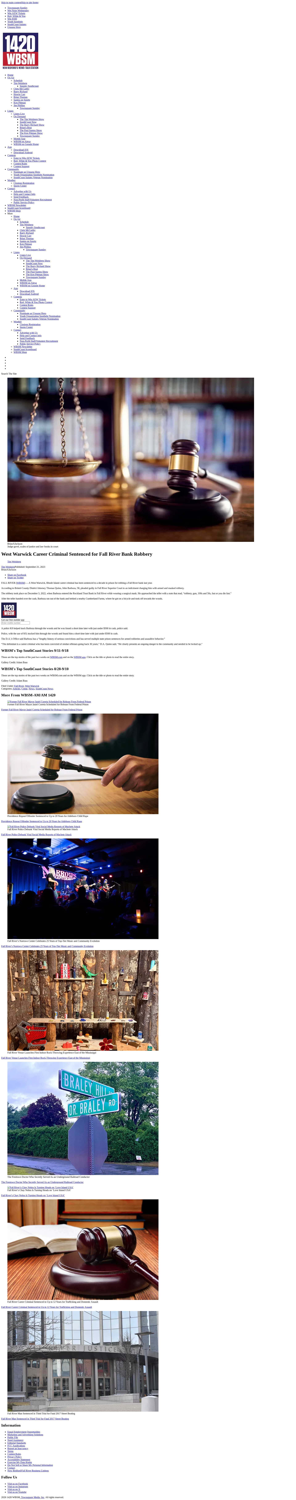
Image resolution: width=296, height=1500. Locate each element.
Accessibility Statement (18, 1459)
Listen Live (19, 113)
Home (10, 75)
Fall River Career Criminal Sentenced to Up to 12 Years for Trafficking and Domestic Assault (46, 1307)
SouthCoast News (44, 688)
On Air (10, 77)
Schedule (18, 80)
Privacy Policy (14, 1456)
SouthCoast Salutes (16, 24)
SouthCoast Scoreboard (18, 208)
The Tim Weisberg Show (32, 119)
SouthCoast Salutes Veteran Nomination (33, 177)
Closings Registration (24, 183)
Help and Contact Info (24, 194)
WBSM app (80, 657)
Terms (10, 1451)
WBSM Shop (14, 210)
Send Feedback (21, 197)
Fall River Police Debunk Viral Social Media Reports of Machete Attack (36, 834)
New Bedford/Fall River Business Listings (28, 1470)
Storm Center (20, 186)
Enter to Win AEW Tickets (27, 158)
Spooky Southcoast (29, 86)
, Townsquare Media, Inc (32, 1497)
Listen (10, 111)
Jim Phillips (19, 105)
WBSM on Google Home (26, 144)
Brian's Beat (26, 127)
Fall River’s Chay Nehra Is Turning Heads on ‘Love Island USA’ (33, 1195)
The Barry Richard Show (32, 125)
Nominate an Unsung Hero (27, 172)
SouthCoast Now (28, 122)
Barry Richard (20, 91)
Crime (24, 688)
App (9, 147)
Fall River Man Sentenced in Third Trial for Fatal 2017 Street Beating (35, 1418)
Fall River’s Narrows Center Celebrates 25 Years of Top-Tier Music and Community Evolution (47, 946)
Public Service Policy (24, 202)
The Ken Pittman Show (31, 133)
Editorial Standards (16, 1443)
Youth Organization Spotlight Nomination (34, 174)
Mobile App (19, 138)
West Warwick (32, 686)
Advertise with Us (22, 191)
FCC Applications (16, 1445)
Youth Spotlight (15, 21)
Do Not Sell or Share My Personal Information (30, 1465)
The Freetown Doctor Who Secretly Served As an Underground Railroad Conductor (42, 1182)
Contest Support (21, 166)
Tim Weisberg (20, 83)
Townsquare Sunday (17, 7)
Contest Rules (20, 163)
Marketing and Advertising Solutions (25, 1434)
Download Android (23, 152)
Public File (12, 1437)
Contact (11, 188)
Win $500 (12, 19)
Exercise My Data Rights (19, 1462)
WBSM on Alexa (22, 141)
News (31, 688)
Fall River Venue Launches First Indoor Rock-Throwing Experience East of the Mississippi (45, 1058)
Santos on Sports (22, 100)
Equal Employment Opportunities (23, 1432)
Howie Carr (19, 94)
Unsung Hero (14, 27)
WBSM (20, 583)
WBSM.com (56, 657)
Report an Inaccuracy (17, 1448)
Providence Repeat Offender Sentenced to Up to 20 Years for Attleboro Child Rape (41, 821)
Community (13, 169)
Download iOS (21, 149)
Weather (11, 180)
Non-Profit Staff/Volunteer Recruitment (33, 199)
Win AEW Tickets (16, 13)
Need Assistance (15, 1440)
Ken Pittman (20, 102)
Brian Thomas (20, 97)
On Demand (20, 116)
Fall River (19, 686)
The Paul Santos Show (31, 130)
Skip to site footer (29, 2)
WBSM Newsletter (16, 205)
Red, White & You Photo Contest (30, 161)
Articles (16, 688)
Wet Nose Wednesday (18, 10)
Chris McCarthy (21, 88)
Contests (11, 155)
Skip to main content (11, 2)
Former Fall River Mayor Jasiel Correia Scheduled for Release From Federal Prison (41, 709)
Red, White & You (16, 16)
